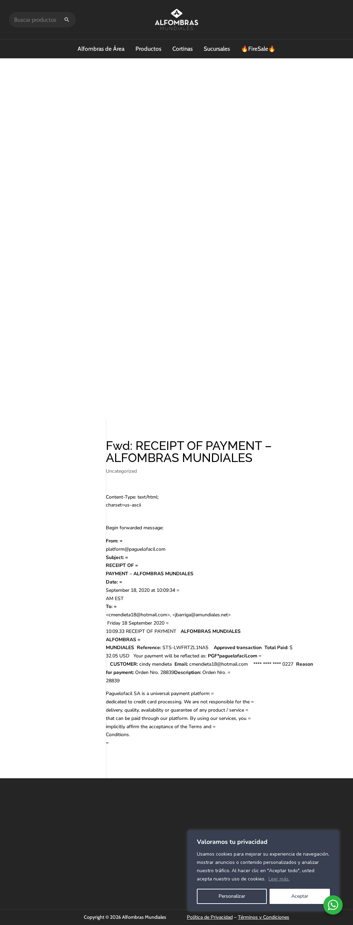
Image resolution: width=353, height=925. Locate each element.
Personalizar (232, 896)
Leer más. (279, 879)
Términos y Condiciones (263, 917)
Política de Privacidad (210, 917)
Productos (148, 48)
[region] (263, 870)
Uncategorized (121, 471)
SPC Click (240, 824)
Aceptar (299, 896)
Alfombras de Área (101, 48)
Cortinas (182, 48)
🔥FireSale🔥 (258, 48)
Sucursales (217, 48)
